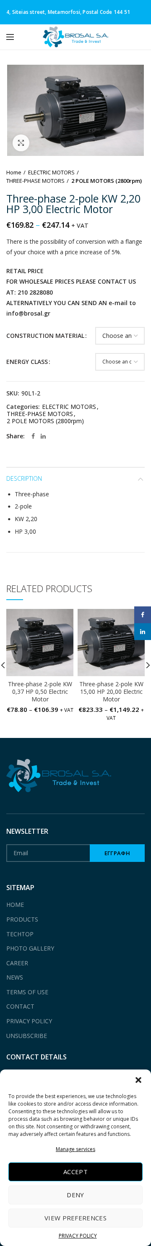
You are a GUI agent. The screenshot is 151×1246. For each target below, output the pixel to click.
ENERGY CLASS (27, 362)
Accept (75, 1171)
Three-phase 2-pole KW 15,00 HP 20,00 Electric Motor (111, 691)
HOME (15, 905)
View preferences (75, 1218)
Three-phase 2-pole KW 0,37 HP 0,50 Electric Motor (40, 691)
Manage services (75, 1149)
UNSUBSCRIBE (26, 1036)
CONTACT (20, 1006)
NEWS (14, 977)
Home (13, 172)
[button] (138, 1080)
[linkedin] (43, 436)
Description (24, 478)
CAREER (17, 963)
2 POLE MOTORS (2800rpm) (106, 180)
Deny (75, 1195)
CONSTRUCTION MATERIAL (45, 336)
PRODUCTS (22, 919)
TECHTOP (20, 934)
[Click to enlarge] (21, 142)
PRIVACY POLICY (78, 1235)
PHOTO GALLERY (30, 948)
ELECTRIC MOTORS (51, 172)
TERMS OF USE (27, 992)
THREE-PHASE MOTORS (35, 180)
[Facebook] (33, 436)
